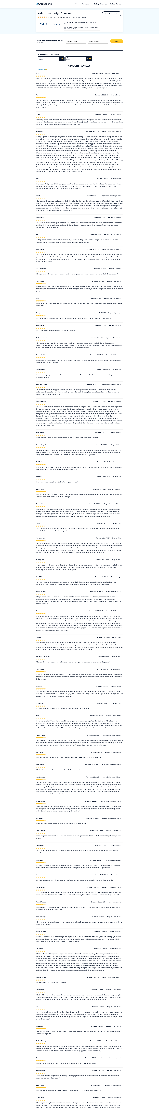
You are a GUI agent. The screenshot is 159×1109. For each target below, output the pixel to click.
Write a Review (112, 14)
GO (116, 41)
